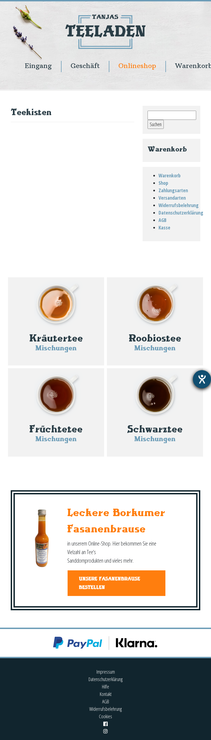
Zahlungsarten (173, 190)
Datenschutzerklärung (181, 212)
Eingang (38, 65)
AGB (162, 220)
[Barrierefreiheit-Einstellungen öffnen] (202, 379)
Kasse (164, 227)
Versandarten (172, 197)
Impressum (105, 671)
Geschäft (85, 65)
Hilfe (105, 686)
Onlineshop (137, 65)
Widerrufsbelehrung (179, 205)
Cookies (105, 716)
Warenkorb (170, 175)
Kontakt (106, 694)
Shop (163, 183)
